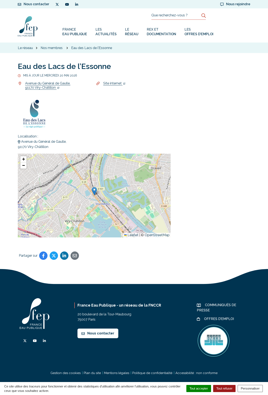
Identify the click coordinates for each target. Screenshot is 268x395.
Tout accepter (198, 388)
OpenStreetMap (157, 235)
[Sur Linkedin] (64, 255)
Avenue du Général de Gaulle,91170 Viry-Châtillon (47, 85)
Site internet (112, 83)
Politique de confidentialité (152, 373)
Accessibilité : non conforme (196, 373)
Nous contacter (100, 333)
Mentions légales (116, 373)
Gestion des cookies (65, 373)
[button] (94, 191)
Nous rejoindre (237, 4)
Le (131, 31)
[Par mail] (75, 255)
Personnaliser (250, 388)
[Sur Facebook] (43, 255)
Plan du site (92, 373)
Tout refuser (224, 388)
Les (106, 31)
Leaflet (132, 235)
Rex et (161, 31)
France (74, 31)
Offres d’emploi (219, 319)
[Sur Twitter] (54, 255)
